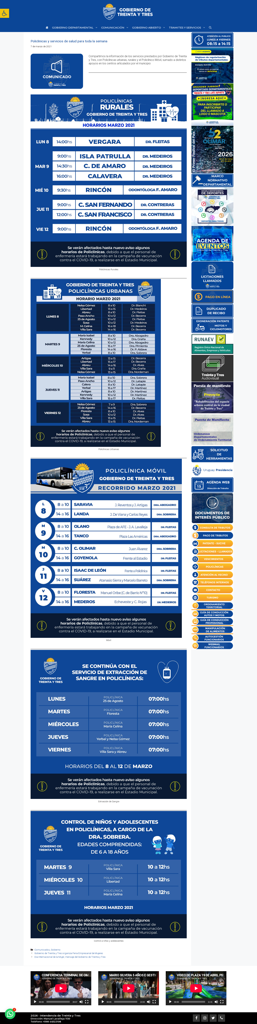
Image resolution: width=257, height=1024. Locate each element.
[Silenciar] (81, 1002)
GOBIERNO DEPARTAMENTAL (72, 27)
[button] (4, 13)
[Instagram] (204, 1018)
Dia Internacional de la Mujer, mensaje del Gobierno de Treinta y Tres (70, 956)
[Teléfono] (221, 1018)
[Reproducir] (35, 1002)
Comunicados (42, 949)
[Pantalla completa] (86, 1002)
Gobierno (55, 949)
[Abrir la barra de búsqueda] (210, 27)
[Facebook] (196, 1018)
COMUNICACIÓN (112, 27)
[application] (61, 988)
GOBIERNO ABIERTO (146, 27)
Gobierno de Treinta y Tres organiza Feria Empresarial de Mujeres (68, 953)
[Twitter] (213, 1018)
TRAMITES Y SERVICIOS (185, 27)
